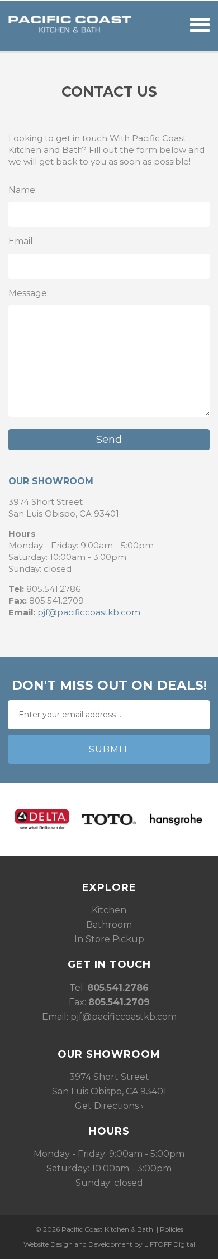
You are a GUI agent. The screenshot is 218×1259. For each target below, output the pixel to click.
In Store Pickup (109, 939)
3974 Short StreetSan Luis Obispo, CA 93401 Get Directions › (109, 1091)
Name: (22, 190)
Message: (28, 293)
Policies (171, 1229)
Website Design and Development (77, 1244)
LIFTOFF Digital (169, 1244)
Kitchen (109, 910)
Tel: (109, 987)
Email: (21, 241)
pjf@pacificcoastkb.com (88, 612)
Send (109, 439)
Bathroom (109, 924)
